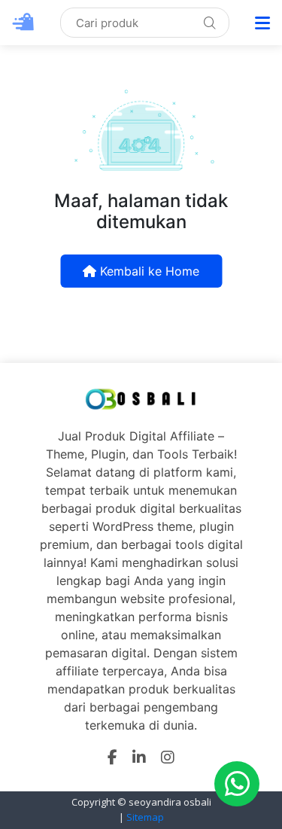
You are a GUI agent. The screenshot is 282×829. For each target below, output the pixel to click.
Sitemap (145, 817)
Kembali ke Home (147, 271)
